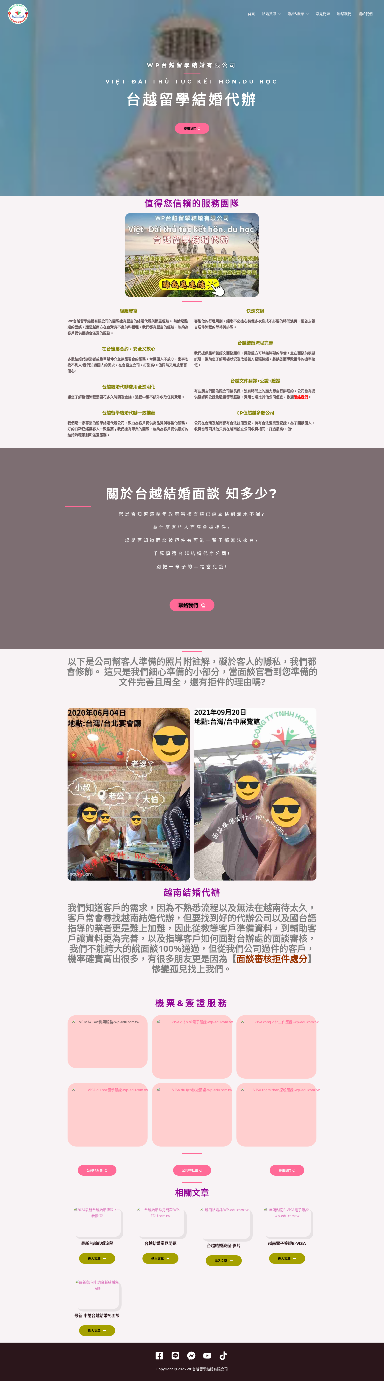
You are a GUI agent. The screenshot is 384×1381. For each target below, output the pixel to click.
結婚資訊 (269, 13)
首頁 (251, 13)
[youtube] (208, 1355)
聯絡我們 (344, 13)
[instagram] (192, 1355)
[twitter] (176, 1355)
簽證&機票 (296, 13)
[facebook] (160, 1355)
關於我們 (365, 13)
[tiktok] (224, 1355)
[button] (278, 14)
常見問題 (323, 13)
